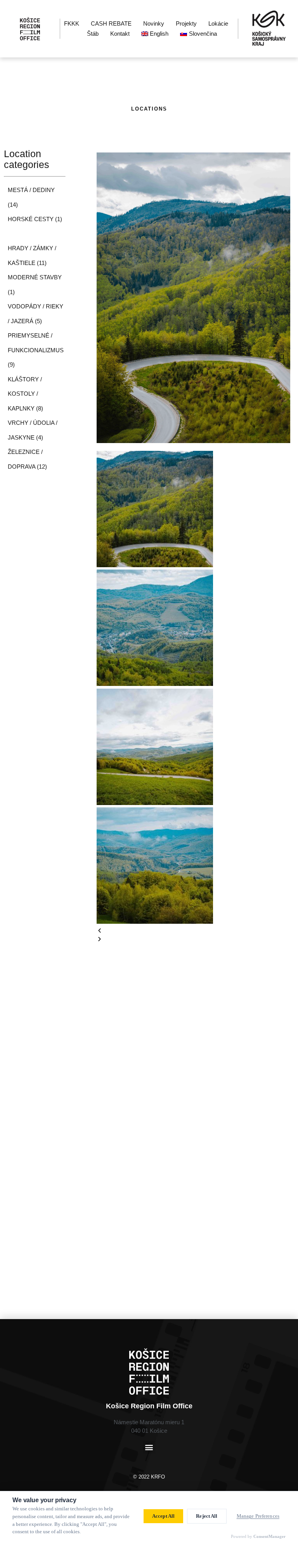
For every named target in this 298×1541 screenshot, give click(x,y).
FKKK (71, 23)
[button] (193, 930)
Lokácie (218, 23)
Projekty (186, 23)
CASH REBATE (111, 23)
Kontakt (120, 33)
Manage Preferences (258, 1516)
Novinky (153, 23)
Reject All (206, 1516)
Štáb (93, 33)
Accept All (163, 1516)
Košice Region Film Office (149, 1406)
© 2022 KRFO (149, 1477)
